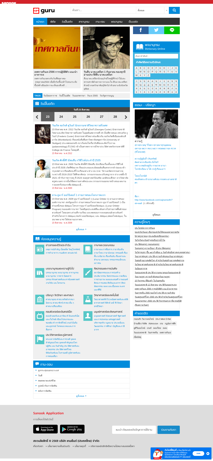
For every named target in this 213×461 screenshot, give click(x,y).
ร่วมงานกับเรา (168, 430)
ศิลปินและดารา (114, 283)
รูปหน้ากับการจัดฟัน (47, 386)
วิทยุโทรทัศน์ (74, 249)
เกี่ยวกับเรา (38, 446)
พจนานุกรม (116, 22)
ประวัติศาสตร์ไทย (63, 349)
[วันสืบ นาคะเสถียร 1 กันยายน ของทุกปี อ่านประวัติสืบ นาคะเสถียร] (106, 48)
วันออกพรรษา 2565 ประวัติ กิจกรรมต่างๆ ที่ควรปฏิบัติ (158, 301)
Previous (37, 118)
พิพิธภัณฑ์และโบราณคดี (57, 353)
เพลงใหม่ (157, 328)
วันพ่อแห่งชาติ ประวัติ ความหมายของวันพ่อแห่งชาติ (157, 272)
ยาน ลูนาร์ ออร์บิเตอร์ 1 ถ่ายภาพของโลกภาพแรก (79, 195)
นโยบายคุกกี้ (186, 457)
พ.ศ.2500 (68, 188)
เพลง (165, 328)
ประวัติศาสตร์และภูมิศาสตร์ (59, 335)
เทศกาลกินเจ (165, 332)
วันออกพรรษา (78, 95)
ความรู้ (138, 141)
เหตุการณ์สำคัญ (53, 249)
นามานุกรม (51, 276)
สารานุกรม (84, 22)
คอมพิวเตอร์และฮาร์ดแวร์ (57, 316)
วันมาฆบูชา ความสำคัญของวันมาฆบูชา (152, 277)
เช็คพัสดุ (137, 337)
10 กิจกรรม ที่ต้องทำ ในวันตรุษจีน (150, 281)
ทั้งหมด (141, 10)
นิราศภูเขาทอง (141, 236)
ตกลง (198, 453)
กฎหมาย (109, 323)
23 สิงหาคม (57, 153)
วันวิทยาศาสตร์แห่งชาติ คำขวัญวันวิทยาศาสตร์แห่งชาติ (159, 264)
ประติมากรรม (100, 276)
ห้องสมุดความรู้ (51, 239)
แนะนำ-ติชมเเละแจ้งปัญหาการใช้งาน (134, 430)
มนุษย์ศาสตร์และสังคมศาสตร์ (108, 312)
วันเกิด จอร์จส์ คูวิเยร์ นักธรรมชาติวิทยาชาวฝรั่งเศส (79, 125)
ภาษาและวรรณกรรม (104, 245)
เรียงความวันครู (142, 305)
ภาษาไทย (98, 253)
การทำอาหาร (52, 253)
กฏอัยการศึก (170, 323)
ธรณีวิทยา (98, 306)
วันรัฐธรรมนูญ (107, 95)
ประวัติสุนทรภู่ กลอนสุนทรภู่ (147, 244)
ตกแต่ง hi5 (72, 253)
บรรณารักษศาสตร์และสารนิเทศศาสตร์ (63, 279)
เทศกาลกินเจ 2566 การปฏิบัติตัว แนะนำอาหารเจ (55, 73)
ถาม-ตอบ (100, 22)
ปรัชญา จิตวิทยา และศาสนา (60, 295)
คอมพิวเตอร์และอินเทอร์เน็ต (59, 312)
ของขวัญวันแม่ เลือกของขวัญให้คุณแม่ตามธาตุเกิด (157, 232)
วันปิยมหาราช (50, 95)
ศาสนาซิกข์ (58, 303)
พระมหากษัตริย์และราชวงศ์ (58, 339)
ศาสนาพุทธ (51, 299)
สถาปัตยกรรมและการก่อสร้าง (107, 272)
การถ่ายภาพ (99, 279)
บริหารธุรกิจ (99, 323)
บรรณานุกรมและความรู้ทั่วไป (60, 269)
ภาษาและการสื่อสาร (103, 249)
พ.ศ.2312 (68, 153)
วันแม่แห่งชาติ (140, 332)
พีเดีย (53, 22)
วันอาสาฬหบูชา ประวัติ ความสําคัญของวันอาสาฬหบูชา (159, 256)
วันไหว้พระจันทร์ (142, 240)
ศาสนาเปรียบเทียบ (54, 306)
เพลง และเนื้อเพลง (111, 286)
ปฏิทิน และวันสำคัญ (54, 346)
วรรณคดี (119, 253)
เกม (161, 323)
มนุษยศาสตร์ (99, 316)
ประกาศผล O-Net (163, 319)
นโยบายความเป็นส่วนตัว (172, 457)
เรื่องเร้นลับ (110, 256)
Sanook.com (9, 2)
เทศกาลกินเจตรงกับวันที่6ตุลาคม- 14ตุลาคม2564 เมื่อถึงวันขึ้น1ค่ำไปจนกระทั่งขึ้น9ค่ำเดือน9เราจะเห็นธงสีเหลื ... (55, 82)
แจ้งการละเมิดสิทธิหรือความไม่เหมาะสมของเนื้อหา (113, 446)
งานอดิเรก (62, 253)
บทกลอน (105, 260)
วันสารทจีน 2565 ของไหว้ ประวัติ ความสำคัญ (155, 293)
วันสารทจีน (153, 332)
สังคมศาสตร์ (111, 316)
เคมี (112, 303)
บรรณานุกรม (51, 272)
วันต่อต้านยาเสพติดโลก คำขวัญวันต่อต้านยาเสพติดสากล (159, 260)
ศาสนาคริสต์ (62, 299)
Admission (153, 323)
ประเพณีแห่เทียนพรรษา (158, 236)
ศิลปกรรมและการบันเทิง (105, 269)
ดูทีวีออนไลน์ (139, 328)
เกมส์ (69, 323)
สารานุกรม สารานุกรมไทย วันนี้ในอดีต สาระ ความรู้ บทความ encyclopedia (49, 11)
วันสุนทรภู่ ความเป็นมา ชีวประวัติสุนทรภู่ (153, 248)
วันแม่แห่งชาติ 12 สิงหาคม (146, 285)
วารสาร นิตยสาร (64, 276)
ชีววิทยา (118, 303)
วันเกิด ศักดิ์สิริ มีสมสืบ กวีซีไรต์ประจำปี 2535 (76, 160)
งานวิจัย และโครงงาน (55, 283)
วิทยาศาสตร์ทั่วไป (102, 299)
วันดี (40, 375)
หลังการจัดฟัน (44, 391)
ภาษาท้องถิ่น (118, 249)
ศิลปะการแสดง (100, 283)
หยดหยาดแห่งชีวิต (47, 380)
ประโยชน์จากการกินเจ (145, 228)
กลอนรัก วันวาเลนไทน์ (144, 319)
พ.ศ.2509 (68, 223)
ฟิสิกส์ (107, 303)
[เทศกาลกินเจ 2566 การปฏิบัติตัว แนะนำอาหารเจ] (56, 48)
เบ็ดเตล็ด (64, 249)
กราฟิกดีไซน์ (60, 323)
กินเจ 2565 (92, 95)
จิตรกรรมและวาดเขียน (117, 276)
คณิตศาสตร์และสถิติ (119, 299)
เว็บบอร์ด (133, 22)
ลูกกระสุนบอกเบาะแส (48, 370)
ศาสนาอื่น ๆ (68, 303)
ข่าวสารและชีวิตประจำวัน (58, 245)
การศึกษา (108, 326)
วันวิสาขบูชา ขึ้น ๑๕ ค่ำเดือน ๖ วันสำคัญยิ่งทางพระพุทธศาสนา (162, 252)
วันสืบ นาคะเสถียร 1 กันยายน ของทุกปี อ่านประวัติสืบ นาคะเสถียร (104, 73)
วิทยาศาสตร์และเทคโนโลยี (106, 295)
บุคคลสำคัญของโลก (68, 342)
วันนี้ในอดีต (67, 22)
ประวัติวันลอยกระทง (168, 285)
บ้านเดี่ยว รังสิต (140, 323)
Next (126, 118)
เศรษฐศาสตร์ (114, 319)
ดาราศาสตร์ (99, 303)
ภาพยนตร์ (123, 279)
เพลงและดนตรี (112, 279)
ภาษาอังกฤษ (108, 253)
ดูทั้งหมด (80, 229)
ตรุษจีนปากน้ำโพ (157, 240)
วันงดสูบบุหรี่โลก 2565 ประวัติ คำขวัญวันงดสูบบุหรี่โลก (158, 297)
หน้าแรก (40, 22)
